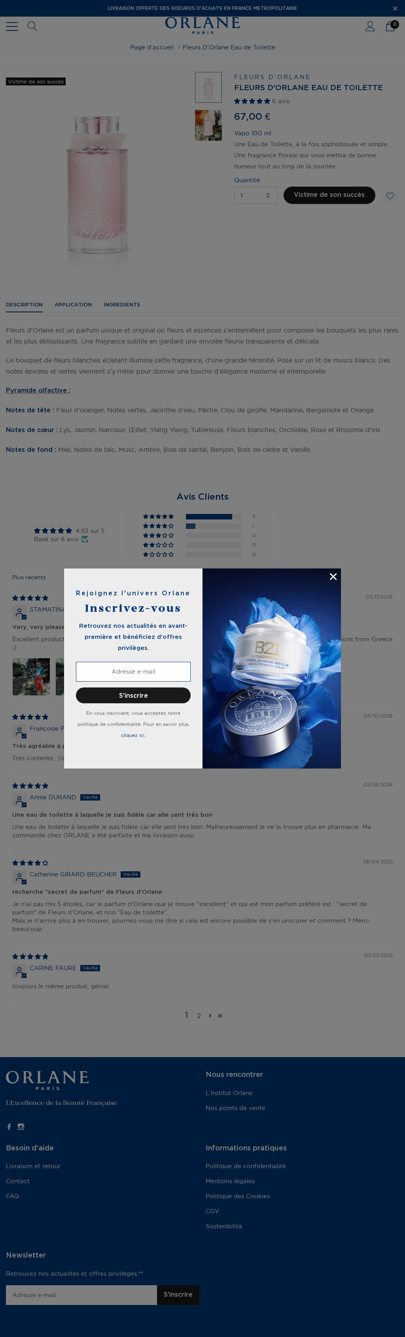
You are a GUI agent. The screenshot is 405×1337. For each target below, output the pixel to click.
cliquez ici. (133, 735)
